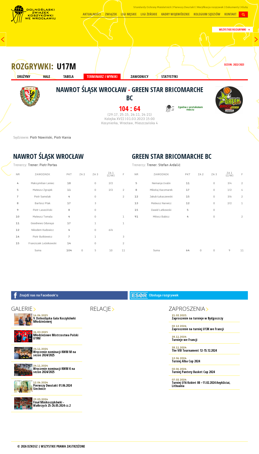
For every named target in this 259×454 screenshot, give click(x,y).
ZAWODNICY (139, 76)
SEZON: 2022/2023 (234, 64)
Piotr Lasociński (42, 210)
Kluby (244, 7)
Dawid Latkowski (161, 210)
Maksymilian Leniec (42, 183)
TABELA (68, 76)
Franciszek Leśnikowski (42, 243)
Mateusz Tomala (42, 216)
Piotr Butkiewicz (42, 236)
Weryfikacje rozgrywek (210, 7)
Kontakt (230, 14)
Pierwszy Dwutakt (184, 7)
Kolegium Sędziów (207, 14)
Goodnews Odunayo (42, 223)
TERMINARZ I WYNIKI (102, 76)
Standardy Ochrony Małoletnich (152, 7)
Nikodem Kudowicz (42, 230)
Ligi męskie (129, 14)
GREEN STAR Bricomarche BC (164, 93)
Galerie (21, 308)
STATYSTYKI (169, 76)
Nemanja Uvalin (161, 183)
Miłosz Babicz (161, 216)
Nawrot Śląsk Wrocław (92, 89)
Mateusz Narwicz (161, 203)
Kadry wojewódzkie (175, 14)
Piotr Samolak (42, 196)
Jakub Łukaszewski (161, 196)
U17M (66, 66)
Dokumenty (232, 7)
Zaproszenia (187, 308)
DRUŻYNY (23, 76)
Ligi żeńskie (149, 14)
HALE (46, 76)
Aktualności (92, 14)
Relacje (100, 308)
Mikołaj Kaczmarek (161, 190)
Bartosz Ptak (42, 203)
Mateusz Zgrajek (42, 190)
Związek (111, 14)
